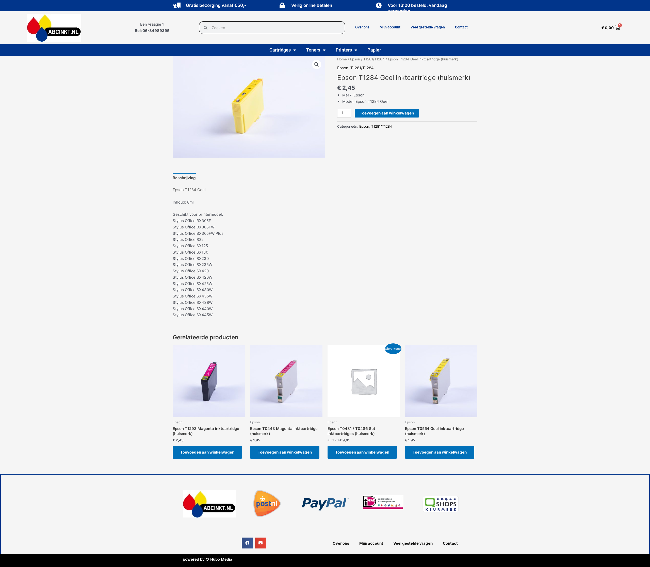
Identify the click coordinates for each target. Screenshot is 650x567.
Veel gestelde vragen (428, 27)
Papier (374, 50)
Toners (313, 50)
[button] (316, 64)
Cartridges (280, 50)
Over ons (362, 27)
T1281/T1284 (374, 59)
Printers (344, 50)
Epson (355, 59)
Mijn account (390, 27)
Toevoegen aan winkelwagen (387, 113)
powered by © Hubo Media (207, 559)
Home (342, 59)
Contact (461, 27)
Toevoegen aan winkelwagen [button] (207, 452)
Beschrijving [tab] (184, 177)
